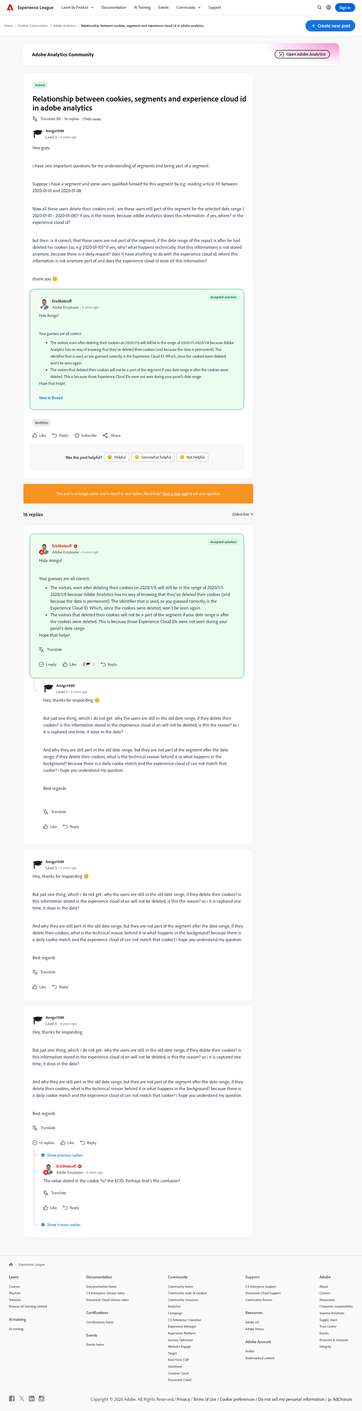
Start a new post (175, 493)
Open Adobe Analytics (306, 54)
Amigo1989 (55, 130)
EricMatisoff (62, 301)
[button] (330, 25)
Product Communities (33, 25)
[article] (137, 606)
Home (8, 25)
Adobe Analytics (64, 25)
